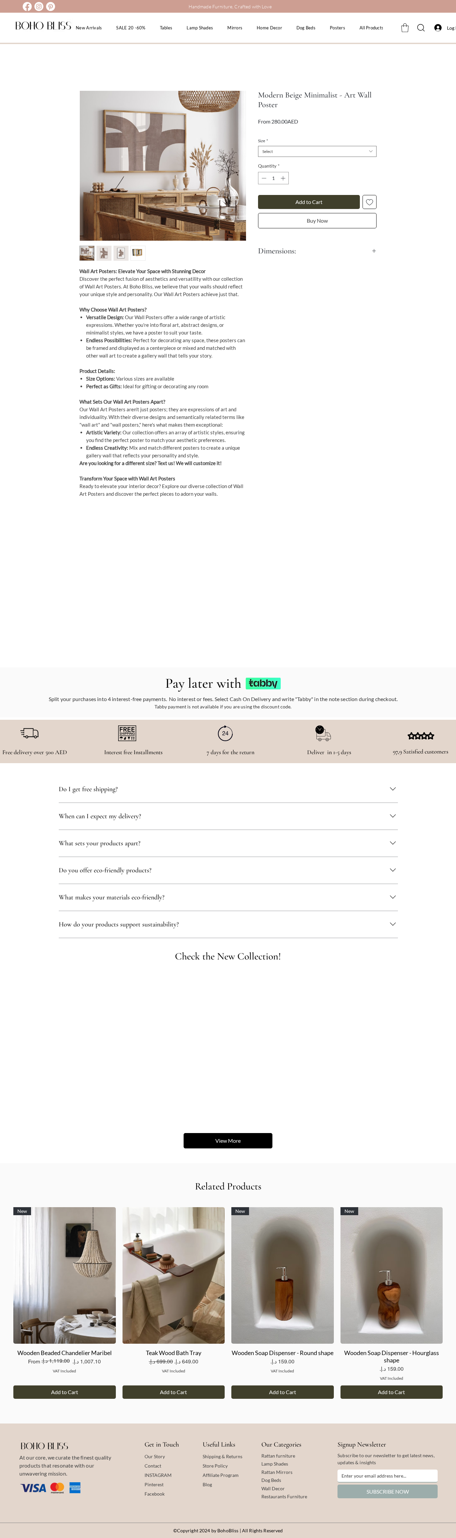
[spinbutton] (273, 178)
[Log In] (436, 27)
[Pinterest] (50, 6)
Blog (207, 1484)
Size (263, 140)
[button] (405, 27)
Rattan (268, 1472)
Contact (153, 1466)
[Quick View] (174, 1275)
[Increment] (283, 178)
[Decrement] (263, 178)
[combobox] (317, 151)
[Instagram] (38, 6)
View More (228, 1140)
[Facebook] (27, 6)
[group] (228, 1303)
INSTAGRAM (158, 1475)
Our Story (155, 1456)
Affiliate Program (221, 1475)
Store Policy (215, 1466)
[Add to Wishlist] (370, 202)
